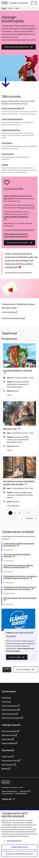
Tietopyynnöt (23, 791)
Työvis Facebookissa (9, 706)
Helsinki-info (6, 756)
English (17, 8)
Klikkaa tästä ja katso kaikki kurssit (17, 47)
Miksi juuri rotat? (10, 429)
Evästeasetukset (21, 793)
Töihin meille (6, 739)
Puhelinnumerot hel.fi (10, 760)
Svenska (10, 8)
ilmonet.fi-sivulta (25, 208)
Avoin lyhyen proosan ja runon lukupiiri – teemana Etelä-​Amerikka (19, 482)
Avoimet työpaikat (8, 743)
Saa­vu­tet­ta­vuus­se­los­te (9, 791)
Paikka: (10, 382)
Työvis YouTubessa (9, 714)
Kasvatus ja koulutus (9, 731)
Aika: (9, 378)
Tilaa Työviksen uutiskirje (11, 718)
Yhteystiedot (6, 697)
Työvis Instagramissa (9, 710)
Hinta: (9, 391)
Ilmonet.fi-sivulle (15, 657)
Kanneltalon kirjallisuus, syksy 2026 (17, 370)
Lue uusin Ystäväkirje (8, 312)
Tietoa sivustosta (7, 793)
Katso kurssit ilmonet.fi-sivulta (17, 243)
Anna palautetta (7, 764)
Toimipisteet (6, 702)
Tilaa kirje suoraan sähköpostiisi (12, 318)
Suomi (4, 8)
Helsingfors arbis (8, 735)
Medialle (5, 768)
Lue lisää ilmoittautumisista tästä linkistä (19, 230)
